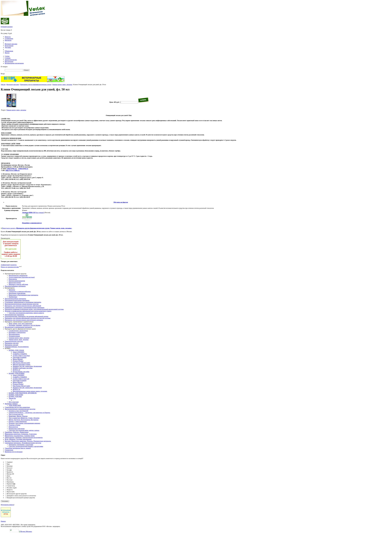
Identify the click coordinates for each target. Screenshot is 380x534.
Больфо (9, 470)
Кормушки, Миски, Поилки (18, 416)
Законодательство (11, 60)
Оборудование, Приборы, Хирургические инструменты (24, 437)
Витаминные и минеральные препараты (18, 327)
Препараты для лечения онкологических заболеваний (23, 306)
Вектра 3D (10, 474)
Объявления (9, 51)
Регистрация (9, 45)
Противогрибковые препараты (15, 286)
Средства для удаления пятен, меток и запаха (24, 430)
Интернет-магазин (11, 44)
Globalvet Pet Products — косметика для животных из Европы (29, 412)
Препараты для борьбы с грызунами (21, 444)
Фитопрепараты (14, 334)
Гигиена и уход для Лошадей (18, 411)
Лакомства (12, 398)
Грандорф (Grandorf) (19, 357)
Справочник (9, 450)
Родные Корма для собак (21, 371)
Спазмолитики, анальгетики (18, 330)
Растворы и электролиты (17, 332)
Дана (8, 476)
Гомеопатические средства (14, 341)
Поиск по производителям (10, 267)
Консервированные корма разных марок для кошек (30, 391)
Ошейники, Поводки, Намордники (16, 432)
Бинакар (9, 466)
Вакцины (12, 290)
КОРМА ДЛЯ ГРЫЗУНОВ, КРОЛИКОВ (23, 393)
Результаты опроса (7, 505)
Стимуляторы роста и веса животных (17, 407)
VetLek (3, 84)
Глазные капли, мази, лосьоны (19, 338)
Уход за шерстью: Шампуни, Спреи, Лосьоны (24, 418)
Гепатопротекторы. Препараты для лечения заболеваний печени (26, 316)
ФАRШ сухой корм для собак (22, 368)
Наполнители (13, 427)
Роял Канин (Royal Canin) (21, 363)
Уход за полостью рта (16, 414)
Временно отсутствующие (13, 452)
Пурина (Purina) (18, 361)
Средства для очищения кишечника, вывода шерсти (26, 313)
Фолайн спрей (12, 488)
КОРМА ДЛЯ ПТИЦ (16, 395)
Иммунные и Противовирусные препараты (23, 295)
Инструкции (9, 61)
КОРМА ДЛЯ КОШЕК (16, 373)
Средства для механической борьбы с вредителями (26, 446)
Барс (8, 464)
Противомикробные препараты (15, 298)
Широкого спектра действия (18, 284)
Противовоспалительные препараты (17, 300)
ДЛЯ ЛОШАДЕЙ (15, 405)
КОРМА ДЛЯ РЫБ (15, 396)
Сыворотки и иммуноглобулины (20, 291)
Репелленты (13, 279)
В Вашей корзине (7, 27)
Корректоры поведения (16, 428)
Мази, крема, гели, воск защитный (20, 323)
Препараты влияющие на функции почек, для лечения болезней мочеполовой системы (34, 309)
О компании (9, 38)
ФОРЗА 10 (16, 370)
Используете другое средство (17, 494)
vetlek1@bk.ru (11, 168)
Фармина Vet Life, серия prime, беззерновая (27, 366)
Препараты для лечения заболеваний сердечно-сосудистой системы (27, 318)
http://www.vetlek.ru (12, 170)
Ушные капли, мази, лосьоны (62, 84)
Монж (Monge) (18, 359)
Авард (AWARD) (18, 352)
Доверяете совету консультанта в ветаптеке (21, 496)
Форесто (10, 490)
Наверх (3, 521)
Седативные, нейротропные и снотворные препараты (23, 302)
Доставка (8, 47)
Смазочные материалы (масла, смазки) (18, 448)
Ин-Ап (9, 478)
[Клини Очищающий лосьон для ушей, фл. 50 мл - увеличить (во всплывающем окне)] (11, 107)
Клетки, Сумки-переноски (18, 421)
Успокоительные (14, 336)
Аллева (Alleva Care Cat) (21, 379)
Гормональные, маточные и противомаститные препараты (24, 307)
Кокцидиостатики (15, 282)
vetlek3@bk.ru (23, 168)
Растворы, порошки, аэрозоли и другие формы (24, 325)
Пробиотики (13, 297)
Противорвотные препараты (14, 314)
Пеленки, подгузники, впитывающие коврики (24, 423)
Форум (7, 53)
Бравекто (10, 472)
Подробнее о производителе (32, 223)
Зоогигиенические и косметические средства (20, 409)
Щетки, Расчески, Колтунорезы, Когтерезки (23, 420)
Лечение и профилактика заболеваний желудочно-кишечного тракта (28, 311)
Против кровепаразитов (17, 281)
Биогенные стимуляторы (17, 293)
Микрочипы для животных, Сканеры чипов (20, 436)
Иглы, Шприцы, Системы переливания (18, 439)
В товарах (4, 66)
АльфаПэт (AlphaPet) (20, 354)
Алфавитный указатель (9, 265)
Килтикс (10, 480)
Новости (8, 37)
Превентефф (11, 484)
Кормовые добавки (11, 404)
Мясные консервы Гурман (21, 364)
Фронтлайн (11, 492)
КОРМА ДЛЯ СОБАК (16, 350)
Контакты (8, 40)
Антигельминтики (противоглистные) (22, 277)
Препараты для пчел (12, 343)
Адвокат (10, 462)
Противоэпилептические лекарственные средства (21, 304)
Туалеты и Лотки (14, 425)
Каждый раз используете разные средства (21, 497)
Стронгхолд (11, 486)
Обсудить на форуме (121, 202)
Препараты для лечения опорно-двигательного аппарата (24, 320)
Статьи (7, 56)
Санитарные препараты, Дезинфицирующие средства (23, 443)
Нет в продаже (14, 402)
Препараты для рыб (11, 345)
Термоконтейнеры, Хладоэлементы (17, 347)
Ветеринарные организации (14, 63)
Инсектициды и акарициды (18, 275)
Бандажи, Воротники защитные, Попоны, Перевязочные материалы (28, 441)
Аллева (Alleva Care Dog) (21, 355)
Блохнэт (9, 468)
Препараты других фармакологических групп (35, 84)
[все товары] (33, 212)
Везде (3, 73)
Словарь (7, 58)
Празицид (10, 482)
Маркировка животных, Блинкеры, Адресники (21, 434)
